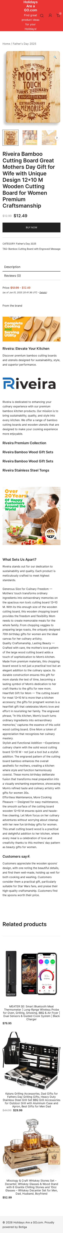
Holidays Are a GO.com (31, 6)
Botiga (23, 1227)
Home (6, 43)
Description (12, 267)
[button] (55, 57)
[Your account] (50, 15)
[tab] (31, 267)
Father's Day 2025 (24, 43)
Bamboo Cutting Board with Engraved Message (34, 248)
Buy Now (31, 227)
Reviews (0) (12, 275)
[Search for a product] (42, 15)
